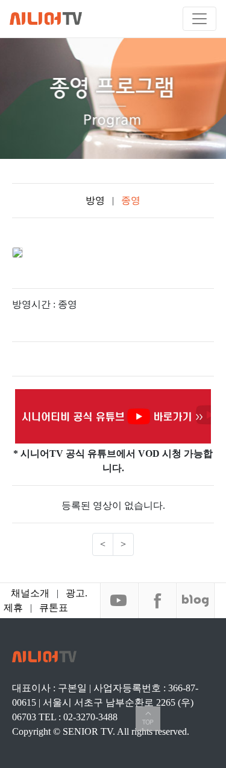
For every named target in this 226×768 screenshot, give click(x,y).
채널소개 (30, 593)
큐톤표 (53, 607)
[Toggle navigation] (199, 19)
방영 (96, 200)
